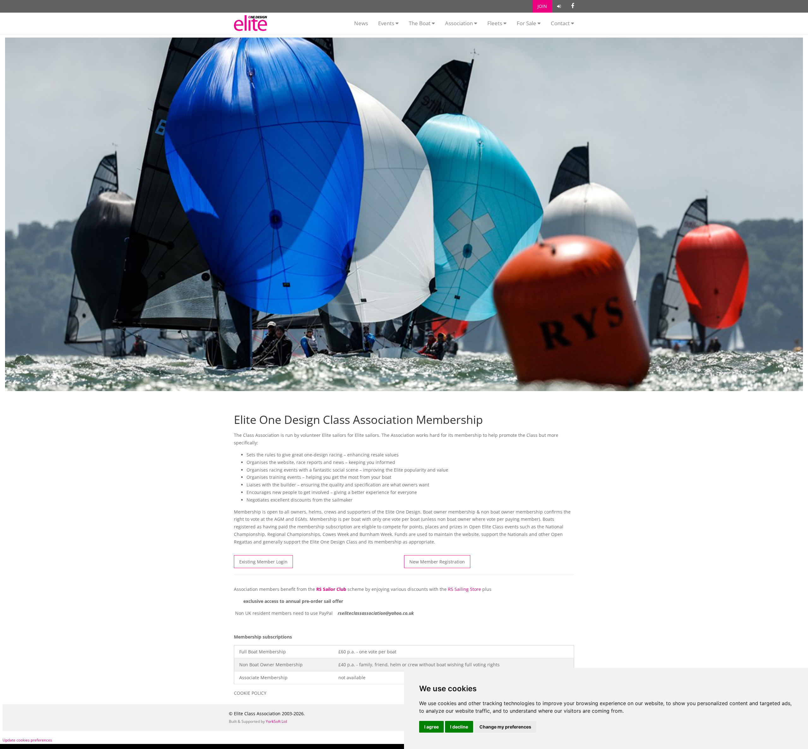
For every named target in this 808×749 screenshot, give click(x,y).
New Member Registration (437, 562)
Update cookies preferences (27, 740)
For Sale (527, 23)
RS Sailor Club (331, 589)
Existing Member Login (263, 562)
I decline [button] (459, 726)
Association (459, 23)
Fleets (494, 23)
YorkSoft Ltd (276, 721)
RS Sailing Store (464, 589)
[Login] (559, 6)
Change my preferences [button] (505, 726)
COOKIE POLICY (250, 693)
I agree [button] (431, 726)
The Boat (420, 23)
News (361, 23)
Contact (561, 23)
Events (386, 23)
